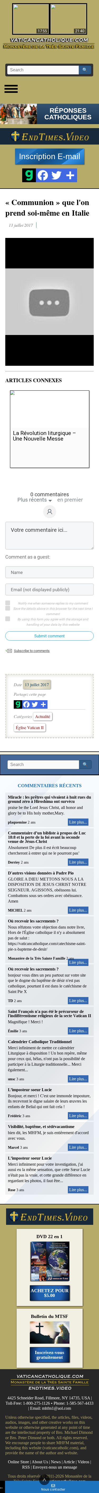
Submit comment (49, 636)
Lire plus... (78, 822)
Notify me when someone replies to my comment (53, 603)
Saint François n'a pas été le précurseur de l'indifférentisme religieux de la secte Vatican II (49, 1013)
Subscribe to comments (32, 651)
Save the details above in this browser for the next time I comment (52, 611)
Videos (83, 1462)
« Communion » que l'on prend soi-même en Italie (47, 207)
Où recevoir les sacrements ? (33, 921)
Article (69, 1462)
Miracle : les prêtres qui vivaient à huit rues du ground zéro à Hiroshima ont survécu (49, 799)
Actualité (42, 716)
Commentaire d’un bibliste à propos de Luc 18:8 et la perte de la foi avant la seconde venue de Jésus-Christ (47, 837)
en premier (70, 499)
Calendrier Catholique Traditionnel (40, 1041)
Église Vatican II (30, 727)
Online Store (18, 1462)
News (56, 1462)
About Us (40, 1462)
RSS (26, 1467)
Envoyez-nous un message (55, 1467)
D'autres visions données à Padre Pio (41, 873)
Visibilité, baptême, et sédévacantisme (41, 1126)
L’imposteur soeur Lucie (30, 1089)
